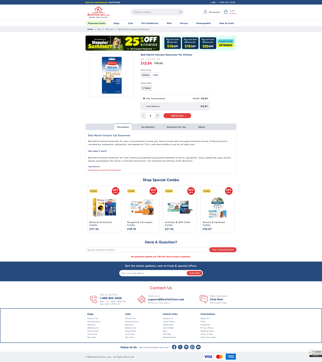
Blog (165, 331)
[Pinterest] (192, 347)
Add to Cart (177, 115)
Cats (130, 23)
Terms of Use (207, 334)
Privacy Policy (207, 328)
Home (90, 29)
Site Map (167, 334)
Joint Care (92, 334)
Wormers (109, 29)
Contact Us (168, 318)
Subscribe (194, 273)
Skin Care (91, 337)
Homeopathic (203, 23)
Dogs (116, 23)
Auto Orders (168, 328)
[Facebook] (174, 347)
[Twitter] (180, 347)
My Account (214, 12)
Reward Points (169, 337)
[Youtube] (198, 347)
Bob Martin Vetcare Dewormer (133, 29)
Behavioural (92, 328)
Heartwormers (94, 321)
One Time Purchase (155, 98)
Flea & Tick (92, 318)
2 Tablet (146, 88)
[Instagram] (186, 347)
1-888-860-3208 (227, 2)
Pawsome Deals (96, 23)
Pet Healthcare (150, 23)
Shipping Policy (207, 331)
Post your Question (223, 249)
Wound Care (93, 331)
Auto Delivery (153, 106)
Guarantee (205, 325)
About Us (205, 318)
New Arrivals (226, 23)
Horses (184, 23)
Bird (169, 23)
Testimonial (168, 325)
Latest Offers (169, 321)
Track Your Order (208, 337)
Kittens (145, 75)
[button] (315, 353)
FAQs (203, 321)
